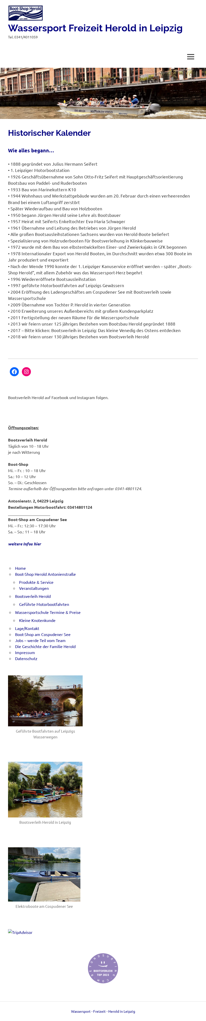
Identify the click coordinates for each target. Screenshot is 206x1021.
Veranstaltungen (34, 588)
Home (20, 567)
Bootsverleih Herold (33, 596)
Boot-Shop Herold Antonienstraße (45, 574)
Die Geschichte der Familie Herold (45, 646)
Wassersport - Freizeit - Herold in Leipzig (103, 1011)
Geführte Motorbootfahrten (44, 604)
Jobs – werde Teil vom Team (40, 640)
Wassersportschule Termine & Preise (48, 612)
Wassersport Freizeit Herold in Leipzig (95, 28)
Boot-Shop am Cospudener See (43, 634)
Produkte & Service (36, 582)
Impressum (25, 652)
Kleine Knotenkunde (37, 620)
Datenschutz (26, 658)
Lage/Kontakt (27, 628)
